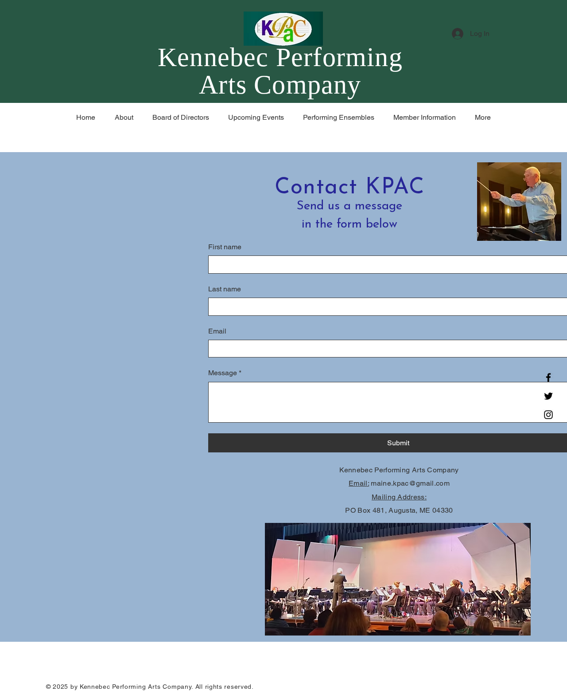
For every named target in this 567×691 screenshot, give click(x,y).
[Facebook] (548, 377)
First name (224, 247)
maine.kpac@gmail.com (410, 483)
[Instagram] (548, 414)
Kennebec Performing (280, 57)
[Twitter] (548, 396)
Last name (224, 289)
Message (224, 373)
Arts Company (280, 84)
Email (217, 331)
